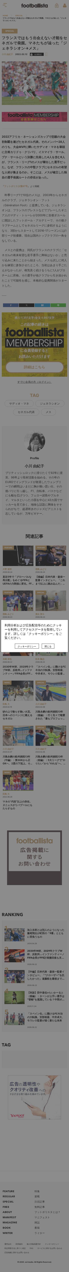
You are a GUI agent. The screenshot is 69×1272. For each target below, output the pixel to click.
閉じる (48, 646)
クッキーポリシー (27, 646)
